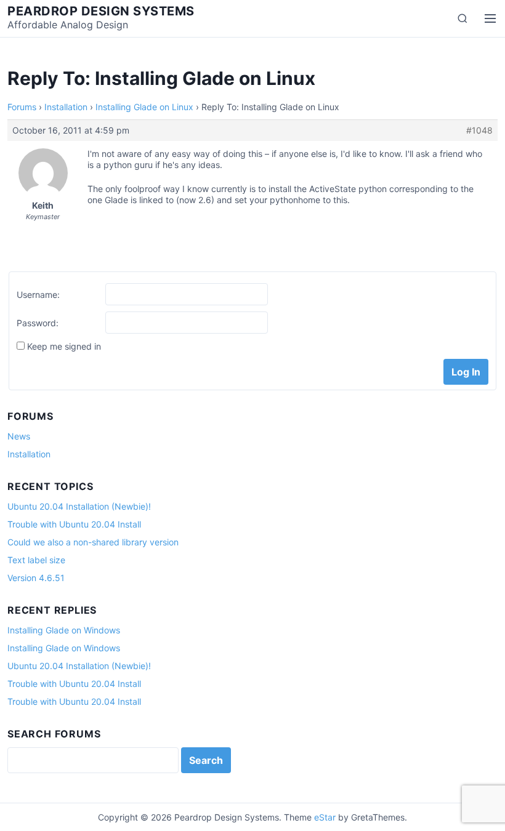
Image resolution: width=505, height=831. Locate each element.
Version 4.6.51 (36, 577)
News (18, 436)
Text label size (36, 560)
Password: (38, 323)
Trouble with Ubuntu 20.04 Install (74, 524)
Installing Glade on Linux (144, 107)
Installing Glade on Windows (63, 630)
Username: (38, 294)
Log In (465, 372)
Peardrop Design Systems (101, 11)
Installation (65, 107)
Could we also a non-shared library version (93, 542)
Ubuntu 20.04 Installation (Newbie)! (79, 506)
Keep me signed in (64, 346)
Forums (21, 107)
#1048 (479, 130)
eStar (325, 817)
